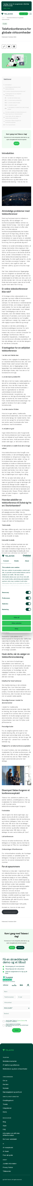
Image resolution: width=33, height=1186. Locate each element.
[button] (9, 46)
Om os (5, 1080)
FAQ (4, 1129)
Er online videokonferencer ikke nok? (15, 91)
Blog (4, 1122)
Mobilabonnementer (10, 1061)
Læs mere (6, 8)
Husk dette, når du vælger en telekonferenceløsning (13, 117)
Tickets (5, 1104)
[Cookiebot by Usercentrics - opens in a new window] (23, 556)
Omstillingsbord (8, 1100)
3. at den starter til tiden (14, 102)
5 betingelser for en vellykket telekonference (13, 94)
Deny (16, 628)
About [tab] (27, 561)
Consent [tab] (6, 561)
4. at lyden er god (12, 105)
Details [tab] (16, 561)
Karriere (5, 1084)
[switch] (28, 598)
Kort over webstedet (10, 1139)
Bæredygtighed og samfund (12, 1092)
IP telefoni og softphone (11, 1065)
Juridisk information (9, 1163)
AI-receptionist (8, 1147)
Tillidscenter (7, 1171)
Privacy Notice (21, 1020)
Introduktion (8, 84)
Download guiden (10, 912)
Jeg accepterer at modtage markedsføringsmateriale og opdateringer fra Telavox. (17, 1025)
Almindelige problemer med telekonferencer (12, 88)
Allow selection (16, 623)
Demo (5, 1112)
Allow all (16, 617)
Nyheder (6, 1088)
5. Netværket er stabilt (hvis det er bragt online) (18, 108)
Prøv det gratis (8, 1155)
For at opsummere (10, 124)
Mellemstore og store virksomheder (15, 1069)
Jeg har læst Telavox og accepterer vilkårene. (16, 1021)
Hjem (3, 17)
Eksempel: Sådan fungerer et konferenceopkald (13, 121)
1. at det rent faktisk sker (13, 98)
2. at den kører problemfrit (14, 100)
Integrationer (7, 1108)
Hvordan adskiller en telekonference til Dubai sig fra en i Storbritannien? (15, 113)
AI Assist (6, 1151)
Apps (4, 1126)
